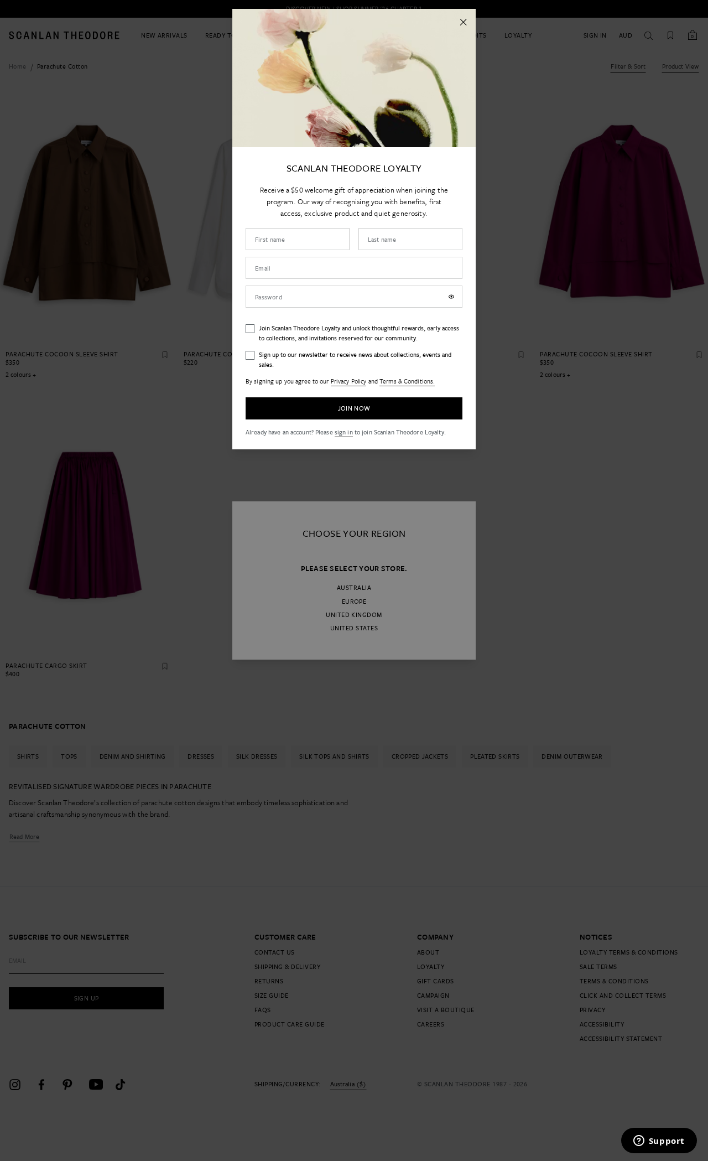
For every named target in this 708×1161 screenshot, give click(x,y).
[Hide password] (451, 297)
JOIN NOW (354, 408)
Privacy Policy (349, 381)
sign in (344, 432)
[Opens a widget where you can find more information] (659, 1141)
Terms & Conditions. (407, 381)
